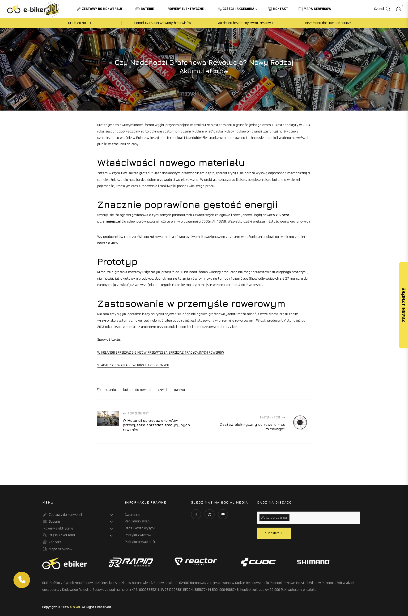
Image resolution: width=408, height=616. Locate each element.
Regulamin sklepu (138, 521)
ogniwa (179, 389)
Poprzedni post (138, 413)
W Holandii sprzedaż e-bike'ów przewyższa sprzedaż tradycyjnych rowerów (156, 424)
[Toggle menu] (111, 515)
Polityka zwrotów (138, 535)
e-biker (75, 607)
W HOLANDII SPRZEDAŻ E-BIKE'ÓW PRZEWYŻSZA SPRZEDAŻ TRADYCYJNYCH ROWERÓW (160, 352)
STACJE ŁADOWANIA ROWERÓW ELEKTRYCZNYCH (133, 365)
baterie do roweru (137, 389)
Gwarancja (132, 514)
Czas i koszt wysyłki (140, 528)
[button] (382, 9)
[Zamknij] (30, 572)
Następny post (270, 417)
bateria (110, 389)
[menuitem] (101, 9)
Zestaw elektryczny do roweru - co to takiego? (252, 426)
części (162, 389)
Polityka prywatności (140, 541)
